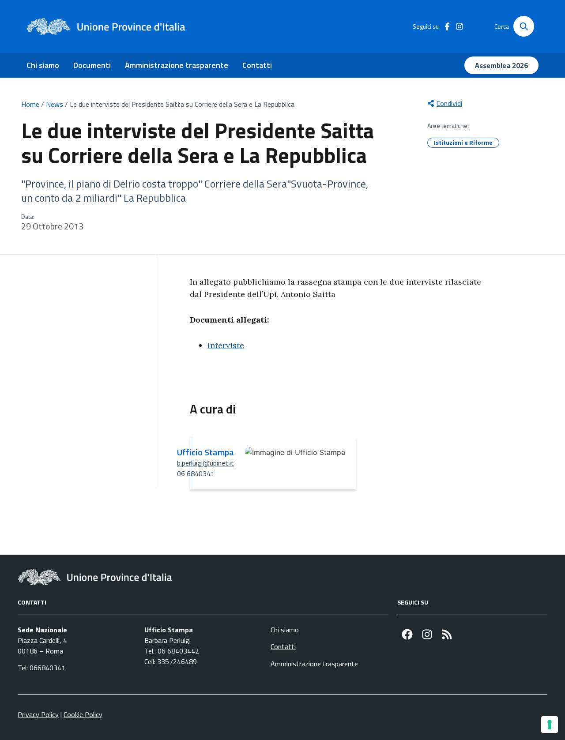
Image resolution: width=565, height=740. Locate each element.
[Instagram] (427, 634)
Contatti (257, 65)
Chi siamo (42, 65)
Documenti (92, 65)
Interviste (225, 345)
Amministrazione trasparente (176, 65)
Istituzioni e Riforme (463, 142)
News (54, 104)
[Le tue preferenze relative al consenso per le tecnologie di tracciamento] (549, 724)
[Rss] (447, 634)
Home (30, 104)
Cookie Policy (83, 714)
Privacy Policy (38, 714)
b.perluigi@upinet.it (205, 463)
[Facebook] (407, 634)
